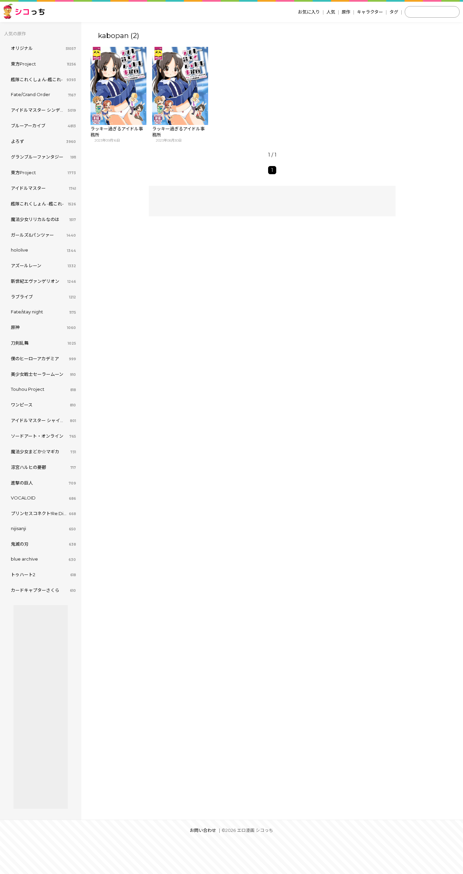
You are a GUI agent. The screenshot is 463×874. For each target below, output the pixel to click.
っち (30, 11)
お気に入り (309, 12)
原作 (346, 12)
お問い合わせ (203, 830)
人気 (330, 12)
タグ (393, 12)
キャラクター (370, 12)
